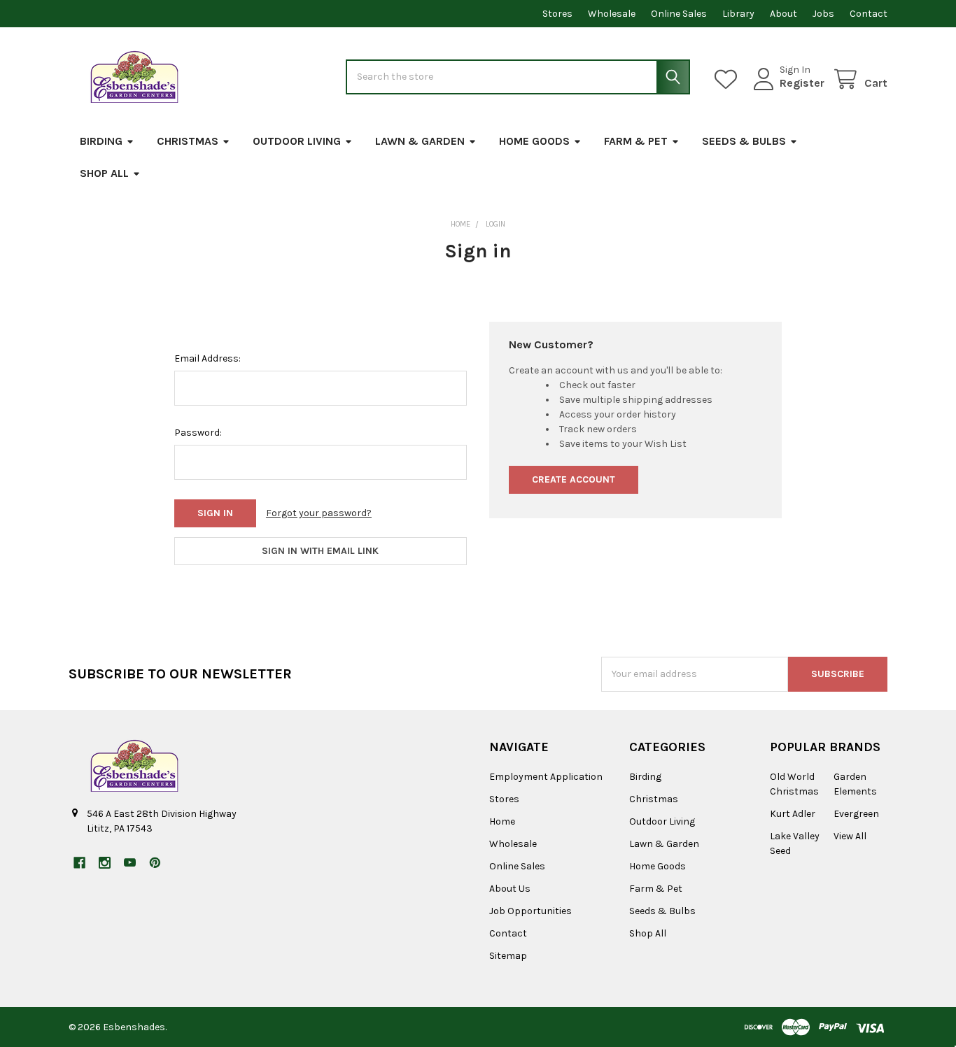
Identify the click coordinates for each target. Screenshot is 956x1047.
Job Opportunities (530, 911)
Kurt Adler (792, 814)
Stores (557, 14)
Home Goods (534, 141)
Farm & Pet (636, 141)
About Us (509, 889)
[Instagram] (104, 863)
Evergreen (856, 814)
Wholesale (611, 14)
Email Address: (207, 358)
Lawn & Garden (420, 141)
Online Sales (679, 14)
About (783, 14)
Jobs (823, 14)
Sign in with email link (320, 551)
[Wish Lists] (728, 79)
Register (802, 83)
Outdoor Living (297, 141)
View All (850, 836)
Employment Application (546, 777)
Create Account (573, 479)
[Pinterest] (155, 863)
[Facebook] (79, 863)
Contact (868, 14)
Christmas (187, 141)
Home (502, 821)
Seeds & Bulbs (744, 141)
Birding (101, 141)
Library (738, 14)
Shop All (104, 173)
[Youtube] (130, 863)
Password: (198, 433)
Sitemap (508, 956)
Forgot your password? (319, 513)
